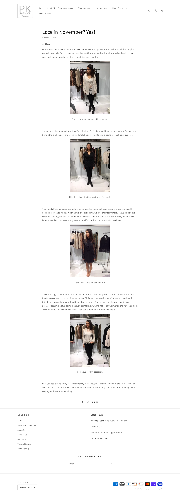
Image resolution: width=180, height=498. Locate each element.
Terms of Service (24, 444)
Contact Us (22, 435)
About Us (21, 430)
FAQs (20, 421)
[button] (66, 8)
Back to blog (91, 401)
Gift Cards (22, 439)
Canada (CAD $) (26, 487)
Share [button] (47, 44)
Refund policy (23, 448)
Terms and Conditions (27, 425)
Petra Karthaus (145, 489)
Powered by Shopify (156, 489)
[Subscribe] (111, 464)
